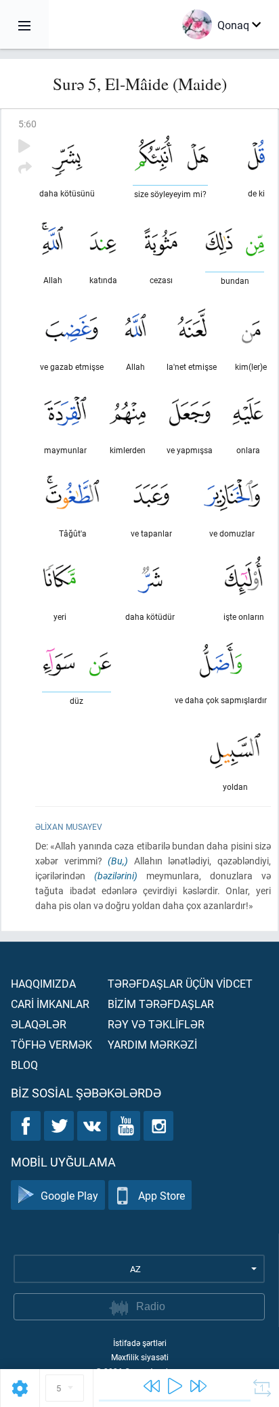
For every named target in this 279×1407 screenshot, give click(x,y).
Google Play (69, 1195)
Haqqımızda (43, 983)
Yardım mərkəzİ (152, 1044)
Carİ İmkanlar (50, 1003)
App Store (161, 1195)
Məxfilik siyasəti (140, 1356)
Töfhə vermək (51, 1044)
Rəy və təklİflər (156, 1024)
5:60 (27, 123)
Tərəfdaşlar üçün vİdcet (180, 983)
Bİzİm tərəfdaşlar (161, 1003)
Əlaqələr (38, 1024)
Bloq (24, 1064)
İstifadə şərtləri (140, 1342)
